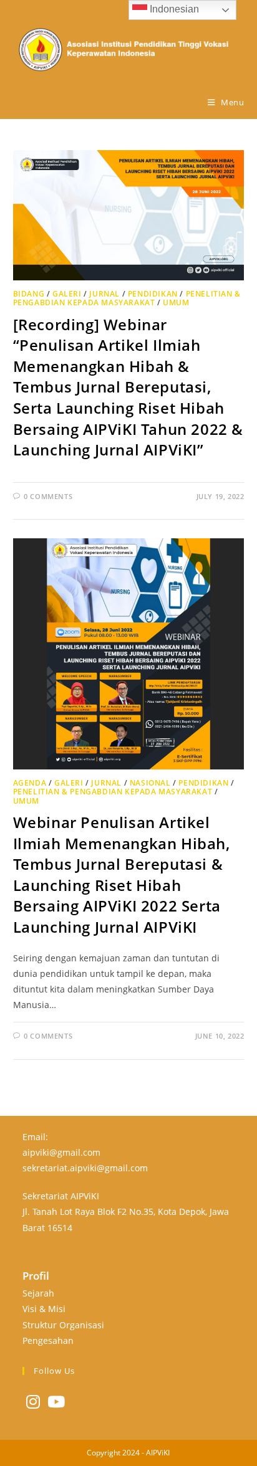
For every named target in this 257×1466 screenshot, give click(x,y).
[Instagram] (33, 1401)
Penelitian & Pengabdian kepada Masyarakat (127, 298)
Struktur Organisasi (63, 1325)
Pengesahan (48, 1340)
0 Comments (48, 496)
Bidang (29, 293)
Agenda (30, 783)
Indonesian (173, 9)
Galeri (67, 293)
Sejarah (38, 1293)
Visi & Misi (43, 1309)
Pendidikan (153, 293)
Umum (176, 302)
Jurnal (104, 293)
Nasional (150, 783)
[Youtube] (56, 1401)
